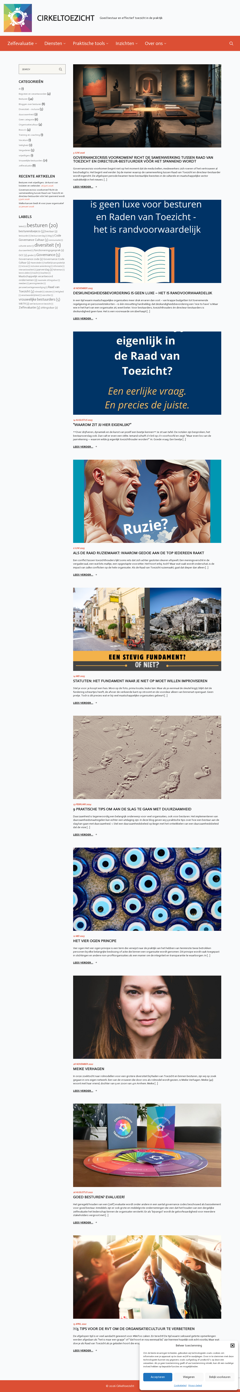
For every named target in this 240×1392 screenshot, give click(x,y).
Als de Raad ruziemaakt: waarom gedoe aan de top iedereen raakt (138, 553)
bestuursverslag (39, 236)
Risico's (22, 130)
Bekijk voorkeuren (219, 1377)
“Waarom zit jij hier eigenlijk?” (102, 425)
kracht (36, 273)
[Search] (60, 69)
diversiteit (47, 245)
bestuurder (25, 236)
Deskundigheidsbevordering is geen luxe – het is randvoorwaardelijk (142, 293)
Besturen (23, 99)
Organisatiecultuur (28, 124)
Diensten (53, 43)
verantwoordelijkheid (31, 295)
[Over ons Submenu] (166, 43)
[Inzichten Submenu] (137, 43)
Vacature (23, 140)
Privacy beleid (195, 1385)
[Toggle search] (231, 43)
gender (32, 255)
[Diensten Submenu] (65, 43)
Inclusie (25, 266)
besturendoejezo (32, 231)
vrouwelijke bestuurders (39, 299)
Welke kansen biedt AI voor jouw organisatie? (41, 203)
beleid (22, 226)
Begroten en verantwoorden (32, 94)
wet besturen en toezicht (41, 304)
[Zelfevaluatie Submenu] (37, 43)
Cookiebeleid (180, 1385)
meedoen (24, 283)
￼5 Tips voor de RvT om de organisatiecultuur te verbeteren (134, 1329)
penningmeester (37, 283)
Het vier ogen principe (94, 941)
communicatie (56, 240)
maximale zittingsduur (49, 280)
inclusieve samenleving (41, 266)
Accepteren (158, 1377)
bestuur (51, 231)
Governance (48, 255)
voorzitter (47, 295)
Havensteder (37, 263)
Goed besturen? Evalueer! (98, 1197)
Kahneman (58, 270)
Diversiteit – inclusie (29, 109)
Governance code (31, 259)
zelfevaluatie (25, 165)
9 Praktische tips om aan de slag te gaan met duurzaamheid (132, 809)
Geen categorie (26, 119)
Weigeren (189, 1377)
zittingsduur (49, 307)
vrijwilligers (24, 155)
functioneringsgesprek (49, 250)
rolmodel (39, 291)
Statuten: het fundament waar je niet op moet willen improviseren (140, 681)
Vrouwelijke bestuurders (31, 160)
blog (51, 236)
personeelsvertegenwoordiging (33, 287)
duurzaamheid (26, 114)
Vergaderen (24, 150)
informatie (58, 266)
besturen (42, 225)
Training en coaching (29, 135)
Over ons (154, 43)
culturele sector (26, 246)
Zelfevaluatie (21, 43)
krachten (45, 273)
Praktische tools (89, 43)
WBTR (24, 303)
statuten (50, 291)
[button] (232, 1345)
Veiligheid (23, 145)
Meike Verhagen (88, 1069)
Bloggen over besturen (30, 104)
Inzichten (125, 43)
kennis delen (25, 273)
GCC (23, 255)
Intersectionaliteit (27, 270)
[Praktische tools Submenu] (108, 43)
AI (20, 89)
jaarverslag (45, 269)
